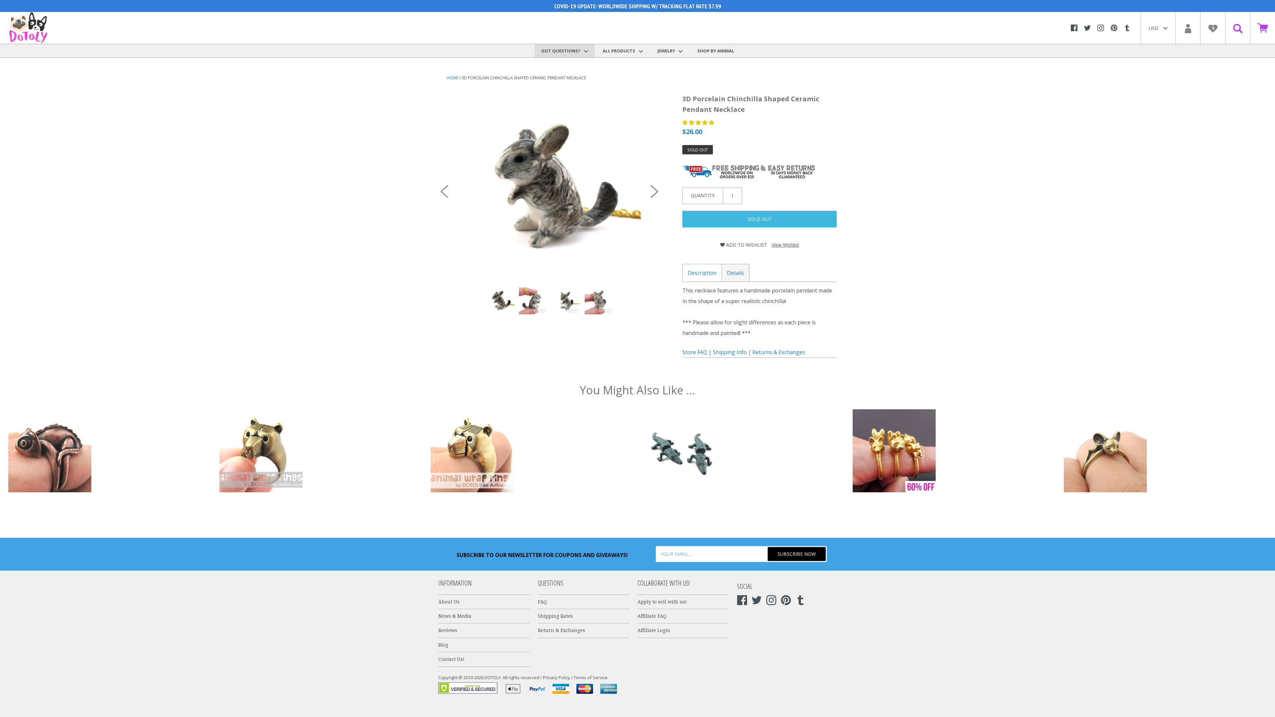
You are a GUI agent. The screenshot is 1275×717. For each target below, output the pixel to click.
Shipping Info (730, 352)
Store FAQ (694, 352)
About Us (449, 601)
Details (735, 273)
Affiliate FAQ (652, 616)
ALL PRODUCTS (619, 51)
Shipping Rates (555, 616)
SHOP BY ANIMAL (715, 51)
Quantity (703, 195)
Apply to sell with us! (662, 601)
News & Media (454, 616)
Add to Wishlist (746, 245)
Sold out (760, 219)
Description (702, 273)
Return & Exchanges (561, 630)
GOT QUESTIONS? (561, 51)
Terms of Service (591, 677)
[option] (549, 185)
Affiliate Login (654, 630)
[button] (699, 122)
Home (452, 78)
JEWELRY (666, 51)
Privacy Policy (556, 677)
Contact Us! (451, 659)
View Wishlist (785, 245)
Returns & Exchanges (778, 352)
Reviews (447, 630)
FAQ (542, 601)
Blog (443, 645)
